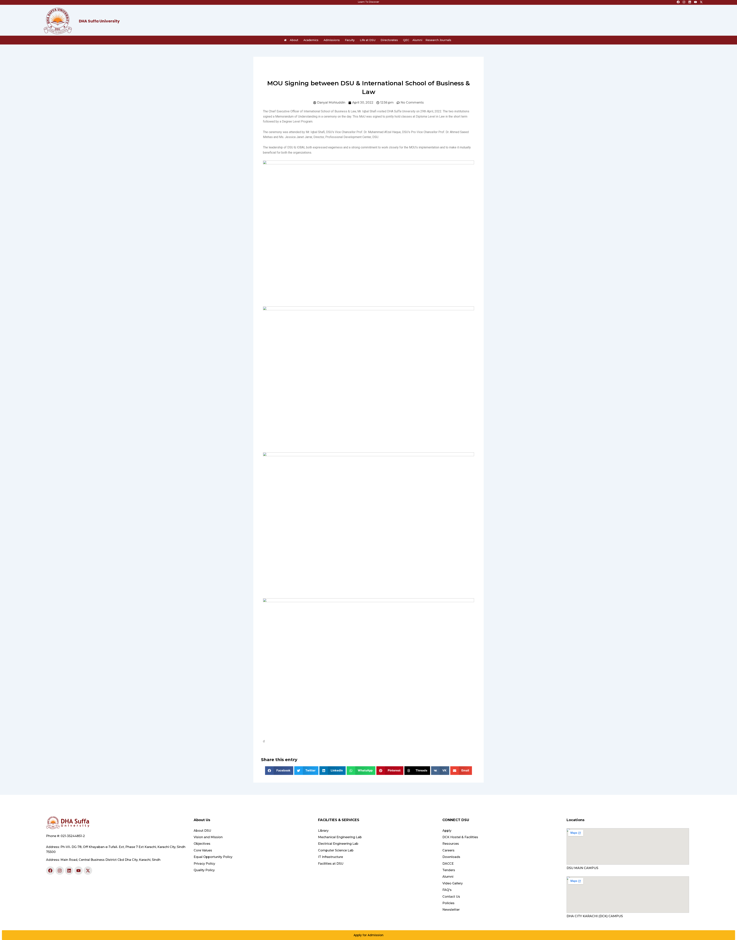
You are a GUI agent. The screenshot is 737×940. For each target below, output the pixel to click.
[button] (279, 770)
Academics (310, 40)
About (294, 40)
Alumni (417, 40)
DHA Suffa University (99, 21)
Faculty (350, 40)
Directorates (389, 40)
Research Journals (438, 40)
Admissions (332, 40)
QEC (406, 40)
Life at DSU (367, 40)
